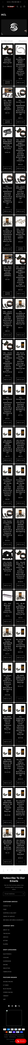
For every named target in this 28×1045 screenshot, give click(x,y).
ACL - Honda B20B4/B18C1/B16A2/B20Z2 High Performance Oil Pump (7, 144)
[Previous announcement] (3, 2)
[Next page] (24, 870)
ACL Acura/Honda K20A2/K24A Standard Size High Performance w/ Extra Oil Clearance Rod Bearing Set (7, 406)
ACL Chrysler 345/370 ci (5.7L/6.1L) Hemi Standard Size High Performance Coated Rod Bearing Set (20, 807)
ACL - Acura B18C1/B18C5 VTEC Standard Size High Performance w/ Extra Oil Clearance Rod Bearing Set (7, 319)
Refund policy (12, 1036)
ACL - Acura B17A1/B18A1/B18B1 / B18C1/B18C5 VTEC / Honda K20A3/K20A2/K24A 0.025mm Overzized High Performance (7, 362)
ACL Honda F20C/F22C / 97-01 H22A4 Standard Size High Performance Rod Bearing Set (20, 446)
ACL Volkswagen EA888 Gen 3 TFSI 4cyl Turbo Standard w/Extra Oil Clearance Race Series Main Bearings (20, 725)
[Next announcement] (25, 2)
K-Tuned (6, 985)
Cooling (6, 957)
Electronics (7, 954)
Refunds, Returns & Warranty (13, 920)
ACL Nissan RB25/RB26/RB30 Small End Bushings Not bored (7, 845)
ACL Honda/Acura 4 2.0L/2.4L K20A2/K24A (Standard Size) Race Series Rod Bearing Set (20, 318)
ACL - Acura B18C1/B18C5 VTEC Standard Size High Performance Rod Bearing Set (20, 192)
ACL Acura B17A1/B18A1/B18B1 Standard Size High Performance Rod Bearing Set (7, 446)
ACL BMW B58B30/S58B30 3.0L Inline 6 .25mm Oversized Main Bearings (7, 723)
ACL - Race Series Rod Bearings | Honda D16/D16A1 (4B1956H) (7, 271)
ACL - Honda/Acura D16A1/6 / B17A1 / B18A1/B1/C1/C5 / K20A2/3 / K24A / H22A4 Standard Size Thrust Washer (20, 66)
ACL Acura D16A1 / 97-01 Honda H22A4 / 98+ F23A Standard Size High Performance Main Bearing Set (20, 360)
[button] (3, 6)
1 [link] (3, 870)
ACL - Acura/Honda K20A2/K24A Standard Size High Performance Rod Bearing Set (20, 107)
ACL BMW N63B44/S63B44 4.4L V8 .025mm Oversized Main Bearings (7, 806)
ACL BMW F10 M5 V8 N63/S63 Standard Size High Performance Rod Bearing (20, 526)
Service (5, 937)
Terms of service (10, 1039)
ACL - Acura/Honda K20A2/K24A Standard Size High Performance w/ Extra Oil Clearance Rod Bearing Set (7, 194)
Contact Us (7, 906)
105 (20, 870)
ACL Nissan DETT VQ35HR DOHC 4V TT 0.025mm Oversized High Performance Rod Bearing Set (7, 683)
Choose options (7, 82)
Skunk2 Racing (8, 981)
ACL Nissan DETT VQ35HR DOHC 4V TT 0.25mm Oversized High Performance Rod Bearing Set (20, 767)
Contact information (15, 1041)
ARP (4, 999)
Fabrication (7, 971)
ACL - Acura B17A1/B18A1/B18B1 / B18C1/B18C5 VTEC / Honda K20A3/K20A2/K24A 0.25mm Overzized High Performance (20, 276)
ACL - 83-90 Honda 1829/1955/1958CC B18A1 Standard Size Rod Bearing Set (20, 609)
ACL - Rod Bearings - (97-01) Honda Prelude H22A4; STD (7, 608)
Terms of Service (9, 916)
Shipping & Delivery (9, 913)
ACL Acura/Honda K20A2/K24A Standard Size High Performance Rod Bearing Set (20, 404)
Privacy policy (20, 1036)
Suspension (7, 961)
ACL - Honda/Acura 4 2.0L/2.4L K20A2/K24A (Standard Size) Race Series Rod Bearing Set (7, 235)
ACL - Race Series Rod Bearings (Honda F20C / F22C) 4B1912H (20, 233)
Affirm (5, 940)
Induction (6, 968)
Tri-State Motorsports (13, 1034)
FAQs (4, 909)
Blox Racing (7, 988)
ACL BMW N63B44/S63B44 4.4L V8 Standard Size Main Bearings (7, 764)
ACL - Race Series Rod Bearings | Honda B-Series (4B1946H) (7, 105)
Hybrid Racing (8, 992)
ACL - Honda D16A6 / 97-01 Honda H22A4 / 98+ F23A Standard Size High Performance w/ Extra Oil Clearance (20, 570)
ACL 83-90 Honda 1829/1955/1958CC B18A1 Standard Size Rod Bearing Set (7, 645)
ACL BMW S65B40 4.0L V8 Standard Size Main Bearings (20, 679)
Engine (5, 964)
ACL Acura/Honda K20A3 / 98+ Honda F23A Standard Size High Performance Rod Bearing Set (20, 486)
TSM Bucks (6, 933)
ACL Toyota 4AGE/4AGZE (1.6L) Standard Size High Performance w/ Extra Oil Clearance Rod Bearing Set (7, 528)
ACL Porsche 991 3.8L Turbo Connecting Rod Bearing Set (20, 644)
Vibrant (5, 995)
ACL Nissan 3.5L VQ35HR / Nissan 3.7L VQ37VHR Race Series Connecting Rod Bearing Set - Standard (20, 847)
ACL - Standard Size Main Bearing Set (7, 60)
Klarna (5, 944)
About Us (6, 930)
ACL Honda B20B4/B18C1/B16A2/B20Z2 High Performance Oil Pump (7, 567)
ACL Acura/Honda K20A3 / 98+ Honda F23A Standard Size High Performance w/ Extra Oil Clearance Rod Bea (7, 486)
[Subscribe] (23, 894)
